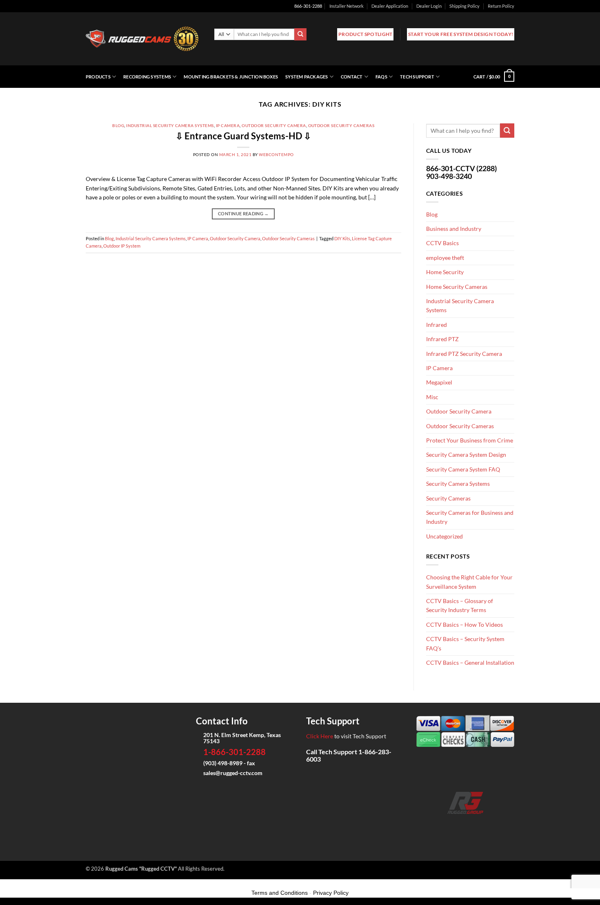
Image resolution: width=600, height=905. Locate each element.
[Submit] (300, 34)
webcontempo (276, 154)
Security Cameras (448, 498)
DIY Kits (342, 238)
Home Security (445, 271)
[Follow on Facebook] (439, 825)
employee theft (445, 257)
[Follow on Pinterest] (491, 825)
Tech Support (417, 76)
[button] (493, 76)
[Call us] (478, 825)
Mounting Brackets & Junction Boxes (231, 76)
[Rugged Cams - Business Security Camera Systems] (144, 39)
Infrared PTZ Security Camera (464, 353)
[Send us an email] (465, 825)
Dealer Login (429, 6)
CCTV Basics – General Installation (470, 662)
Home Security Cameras (456, 286)
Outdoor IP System (121, 245)
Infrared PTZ (442, 338)
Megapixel (439, 382)
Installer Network (346, 6)
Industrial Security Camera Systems (170, 125)
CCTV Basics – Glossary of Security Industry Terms (459, 605)
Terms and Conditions (279, 892)
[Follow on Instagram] (452, 825)
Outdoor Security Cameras (341, 125)
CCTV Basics (442, 242)
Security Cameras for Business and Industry (469, 517)
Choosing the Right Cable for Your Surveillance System (469, 582)
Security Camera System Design (466, 454)
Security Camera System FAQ (463, 469)
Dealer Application (389, 6)
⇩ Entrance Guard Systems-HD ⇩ (243, 135)
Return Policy (501, 6)
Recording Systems (147, 76)
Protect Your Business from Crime (469, 440)
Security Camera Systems (458, 483)
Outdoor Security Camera (274, 125)
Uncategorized (444, 536)
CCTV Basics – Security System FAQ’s (465, 643)
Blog (118, 125)
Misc (432, 396)
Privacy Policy (331, 892)
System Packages (306, 76)
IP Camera (228, 125)
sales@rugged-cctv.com (232, 772)
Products (98, 76)
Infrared (436, 324)
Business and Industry (453, 228)
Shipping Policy (464, 6)
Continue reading (243, 213)
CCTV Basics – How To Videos (464, 624)
